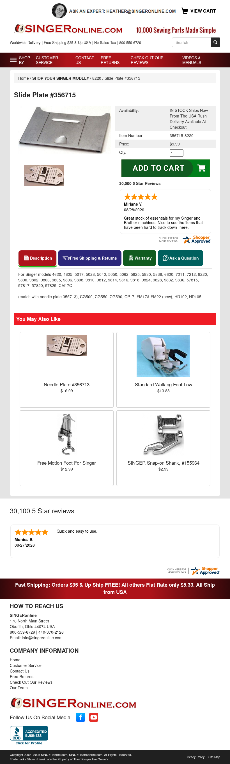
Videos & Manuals (191, 60)
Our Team (19, 687)
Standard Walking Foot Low (163, 384)
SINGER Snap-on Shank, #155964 (163, 462)
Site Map (214, 756)
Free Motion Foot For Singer (66, 462)
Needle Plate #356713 (66, 384)
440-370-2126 (51, 632)
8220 (96, 78)
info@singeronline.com (42, 637)
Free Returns (110, 60)
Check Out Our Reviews (147, 60)
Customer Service (47, 60)
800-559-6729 (22, 632)
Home (23, 78)
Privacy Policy (195, 756)
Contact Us (84, 60)
